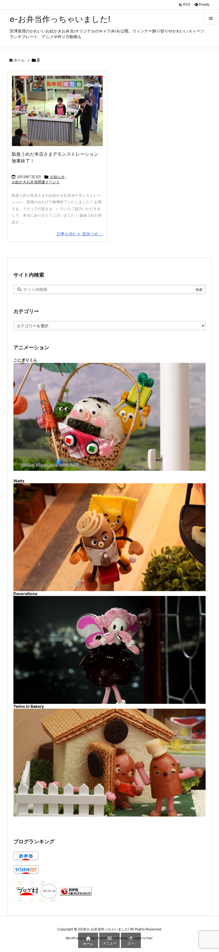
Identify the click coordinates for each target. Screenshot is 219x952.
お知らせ (57, 176)
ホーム (19, 60)
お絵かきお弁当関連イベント (36, 182)
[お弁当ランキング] (76, 890)
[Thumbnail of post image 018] (57, 110)
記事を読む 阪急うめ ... (80, 233)
